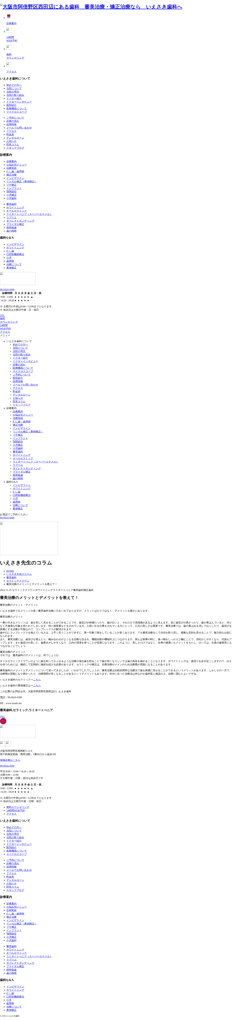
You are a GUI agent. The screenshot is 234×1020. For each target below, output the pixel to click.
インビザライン (15, 178)
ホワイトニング (15, 207)
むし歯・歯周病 (15, 171)
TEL (2, 315)
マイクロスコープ (16, 111)
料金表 (10, 134)
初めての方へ (14, 85)
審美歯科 (11, 204)
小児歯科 (11, 198)
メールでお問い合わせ (19, 127)
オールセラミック (16, 210)
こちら (37, 679)
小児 (8, 257)
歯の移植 (11, 231)
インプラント (14, 188)
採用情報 (11, 124)
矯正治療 (11, 174)
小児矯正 (11, 195)
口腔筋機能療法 (15, 254)
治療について (14, 264)
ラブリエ (11, 217)
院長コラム (12, 144)
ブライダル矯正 (15, 224)
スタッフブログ (15, 147)
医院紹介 (11, 105)
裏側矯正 (11, 267)
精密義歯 (11, 227)
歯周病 (10, 261)
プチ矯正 (11, 184)
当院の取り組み (15, 95)
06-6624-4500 (7, 289)
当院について (14, 88)
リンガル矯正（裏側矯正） (21, 181)
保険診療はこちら (10, 760)
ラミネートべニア (29, 214)
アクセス (11, 131)
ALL (2, 716)
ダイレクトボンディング (20, 220)
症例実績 (11, 910)
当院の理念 (12, 91)
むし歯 (10, 251)
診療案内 (11, 161)
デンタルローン (15, 137)
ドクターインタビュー (19, 101)
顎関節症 (11, 191)
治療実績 (11, 168)
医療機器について (16, 108)
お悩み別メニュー (16, 164)
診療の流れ (12, 121)
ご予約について (15, 117)
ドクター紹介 (14, 98)
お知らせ (11, 141)
